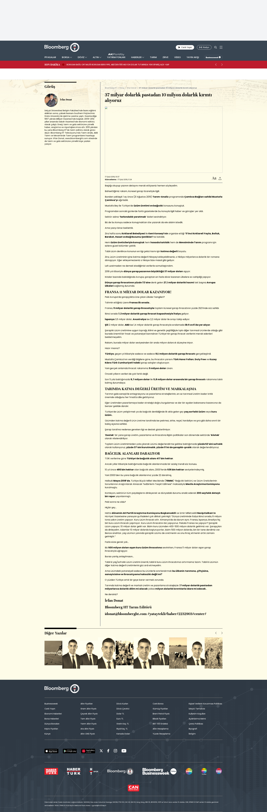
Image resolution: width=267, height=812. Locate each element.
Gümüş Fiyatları (160, 708)
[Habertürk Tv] (73, 771)
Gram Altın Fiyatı (88, 708)
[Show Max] (219, 771)
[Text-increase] (214, 178)
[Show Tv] (189, 771)
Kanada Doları (123, 733)
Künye (47, 733)
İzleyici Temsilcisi (197, 708)
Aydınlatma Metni (197, 718)
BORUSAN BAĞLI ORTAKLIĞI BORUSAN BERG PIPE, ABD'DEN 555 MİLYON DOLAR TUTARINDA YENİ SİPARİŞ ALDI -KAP (118, 64)
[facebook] (108, 751)
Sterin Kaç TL (123, 723)
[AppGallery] (88, 751)
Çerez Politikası (196, 723)
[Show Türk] (204, 771)
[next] (222, 65)
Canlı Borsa (158, 703)
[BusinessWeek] (213, 57)
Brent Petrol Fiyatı (161, 713)
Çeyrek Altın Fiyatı (89, 713)
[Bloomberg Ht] (120, 771)
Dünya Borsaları (51, 723)
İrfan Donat (131, 88)
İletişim (192, 733)
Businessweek (51, 703)
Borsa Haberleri (51, 718)
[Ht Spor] (93, 771)
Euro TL (120, 718)
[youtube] (124, 751)
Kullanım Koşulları (197, 713)
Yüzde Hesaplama (161, 733)
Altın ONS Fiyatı (88, 733)
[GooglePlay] (70, 751)
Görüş (121, 88)
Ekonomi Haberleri (53, 713)
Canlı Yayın (49, 708)
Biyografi (193, 728)
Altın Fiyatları (87, 703)
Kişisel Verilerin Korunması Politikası (205, 703)
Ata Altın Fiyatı (87, 728)
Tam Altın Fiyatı (88, 718)
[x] (101, 751)
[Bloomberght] (61, 47)
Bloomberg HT (111, 88)
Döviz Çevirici (123, 708)
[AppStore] (51, 751)
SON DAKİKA (52, 64)
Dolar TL (120, 713)
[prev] (216, 65)
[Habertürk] (51, 771)
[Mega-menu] (221, 47)
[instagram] (115, 751)
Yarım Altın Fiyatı (89, 723)
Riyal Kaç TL (122, 728)
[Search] (215, 47)
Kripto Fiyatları (51, 728)
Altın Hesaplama (160, 728)
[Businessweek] (159, 771)
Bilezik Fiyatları (159, 718)
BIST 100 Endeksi (160, 723)
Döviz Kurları (122, 703)
